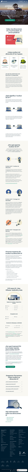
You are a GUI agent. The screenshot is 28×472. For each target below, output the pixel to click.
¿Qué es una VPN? (21, 440)
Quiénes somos (11, 442)
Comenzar (21, 1)
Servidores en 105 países (4, 446)
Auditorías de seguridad (12, 445)
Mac (7, 307)
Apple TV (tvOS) (18, 325)
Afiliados (11, 455)
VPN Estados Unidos (3, 447)
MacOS (2, 433)
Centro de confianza (12, 443)
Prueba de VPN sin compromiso (13, 433)
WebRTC (7, 360)
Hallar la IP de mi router (10, 418)
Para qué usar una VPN (21, 443)
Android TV (2, 441)
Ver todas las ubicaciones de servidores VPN (11, 183)
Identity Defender (12, 439)
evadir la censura (10, 243)
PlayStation (8, 325)
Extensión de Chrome (3, 442)
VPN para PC (14, 333)
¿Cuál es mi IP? (20, 441)
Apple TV (2, 439)
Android (2, 436)
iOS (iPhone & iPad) (3, 435)
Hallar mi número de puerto (10, 417)
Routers (17, 307)
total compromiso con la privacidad (14, 353)
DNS (19, 359)
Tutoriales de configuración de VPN (22, 433)
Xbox (7, 327)
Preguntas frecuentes (21, 434)
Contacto (20, 435)
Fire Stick (2, 440)
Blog (19, 444)
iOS (7, 309)
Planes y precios (12, 434)
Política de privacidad (15, 469)
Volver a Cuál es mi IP (8, 421)
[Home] (1, 3)
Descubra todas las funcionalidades (12, 431)
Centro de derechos (12, 444)
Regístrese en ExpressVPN (5, 65)
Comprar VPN (20, 436)
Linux (16, 309)
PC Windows (2, 434)
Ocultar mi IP (20, 442)
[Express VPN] (4, 1)
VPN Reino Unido (3, 448)
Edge (16, 316)
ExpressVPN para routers (11, 331)
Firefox (8, 318)
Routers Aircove (11, 438)
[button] (13, 381)
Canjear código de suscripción (22, 437)
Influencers (11, 456)
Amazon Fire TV (18, 327)
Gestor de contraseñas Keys (13, 437)
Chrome (8, 316)
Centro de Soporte (21, 431)
